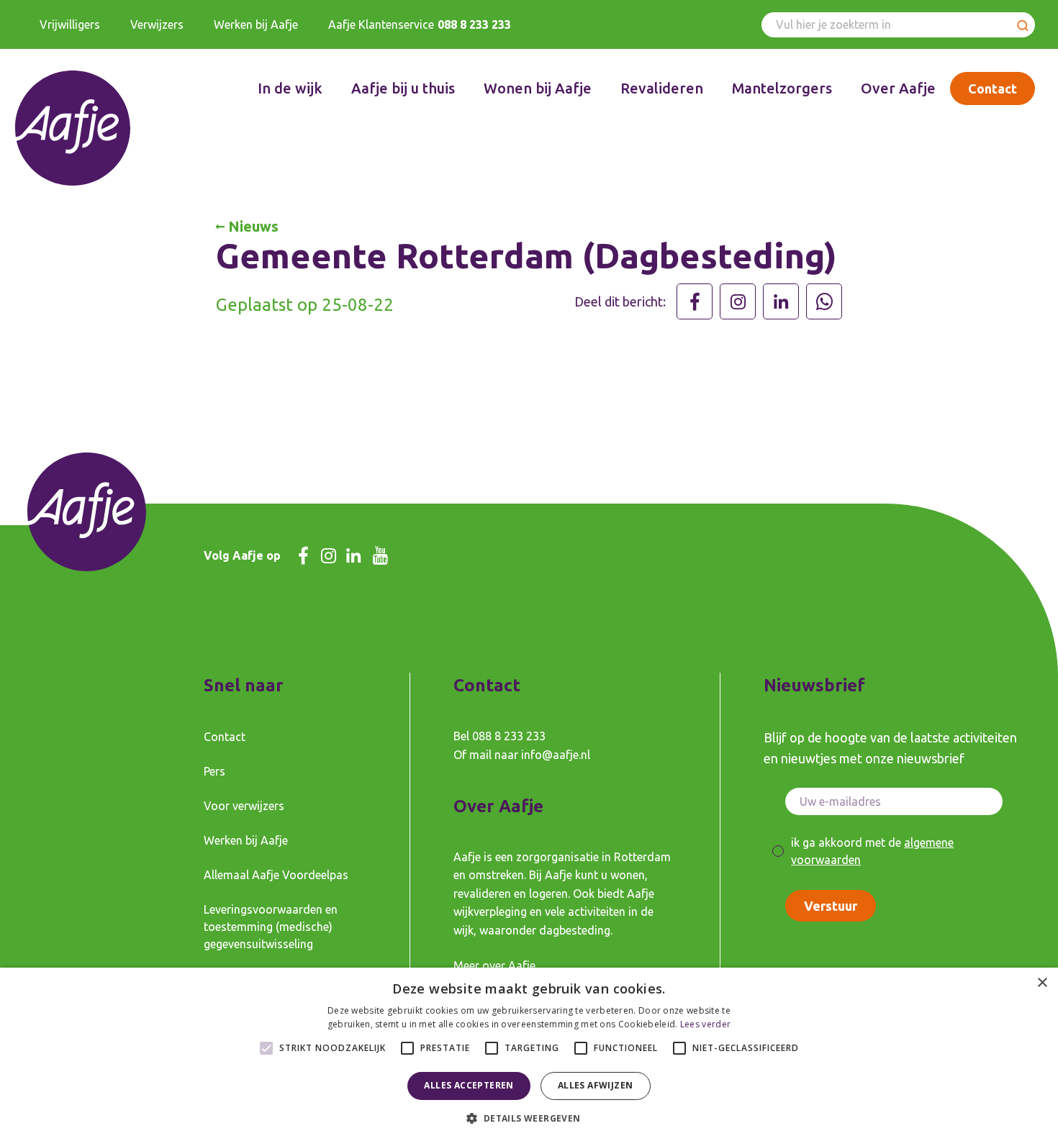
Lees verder (705, 1024)
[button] (528, 1117)
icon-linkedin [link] (354, 556)
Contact (992, 88)
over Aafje (508, 965)
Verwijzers (157, 24)
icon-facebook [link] (303, 556)
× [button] (1041, 983)
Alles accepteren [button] (468, 1085)
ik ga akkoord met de (872, 851)
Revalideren (661, 88)
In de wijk (290, 88)
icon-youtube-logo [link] (380, 556)
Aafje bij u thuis (403, 88)
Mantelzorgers (782, 88)
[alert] (529, 1054)
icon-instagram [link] (328, 556)
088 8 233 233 (474, 24)
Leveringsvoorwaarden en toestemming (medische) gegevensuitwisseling (271, 926)
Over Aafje (898, 88)
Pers (214, 771)
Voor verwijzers (244, 805)
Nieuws (253, 226)
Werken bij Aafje (256, 24)
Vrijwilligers (70, 24)
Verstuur (830, 906)
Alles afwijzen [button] (595, 1085)
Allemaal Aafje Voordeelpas (276, 874)
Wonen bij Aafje (538, 88)
